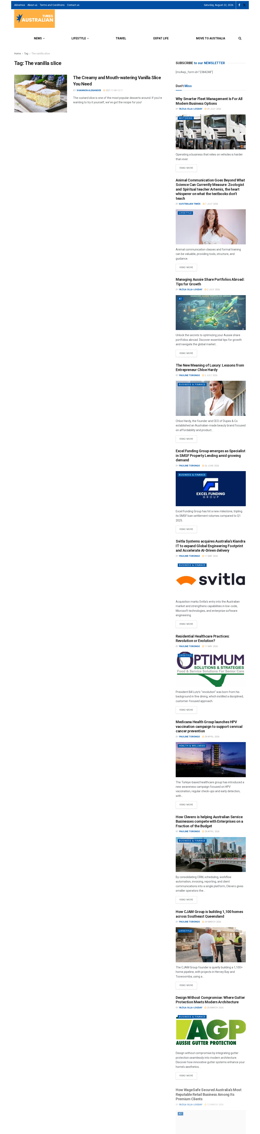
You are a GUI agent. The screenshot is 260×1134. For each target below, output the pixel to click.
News (38, 38)
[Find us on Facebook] (239, 5)
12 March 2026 (214, 1102)
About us (32, 5)
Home (17, 53)
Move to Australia (210, 38)
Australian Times (189, 204)
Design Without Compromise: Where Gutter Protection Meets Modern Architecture (210, 999)
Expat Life (161, 38)
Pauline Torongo (189, 375)
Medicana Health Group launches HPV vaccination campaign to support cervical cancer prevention (209, 726)
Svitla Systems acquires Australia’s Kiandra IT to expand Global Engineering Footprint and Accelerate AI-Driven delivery (210, 545)
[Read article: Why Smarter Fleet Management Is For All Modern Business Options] (211, 132)
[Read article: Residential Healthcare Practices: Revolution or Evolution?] (211, 669)
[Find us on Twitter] (244, 5)
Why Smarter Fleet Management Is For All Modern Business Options (209, 101)
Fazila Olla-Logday (190, 109)
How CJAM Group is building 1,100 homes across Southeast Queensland (209, 914)
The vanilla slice (40, 53)
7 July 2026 (211, 204)
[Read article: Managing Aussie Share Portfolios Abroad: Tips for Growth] (211, 312)
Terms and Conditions (52, 5)
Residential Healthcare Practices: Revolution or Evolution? (203, 638)
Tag (26, 53)
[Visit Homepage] (34, 19)
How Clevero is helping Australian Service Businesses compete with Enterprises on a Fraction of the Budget (209, 821)
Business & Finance (192, 384)
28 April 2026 (211, 736)
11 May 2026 (211, 556)
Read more (188, 166)
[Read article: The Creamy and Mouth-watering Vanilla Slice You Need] (40, 93)
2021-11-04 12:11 (114, 90)
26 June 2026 (211, 465)
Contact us (73, 5)
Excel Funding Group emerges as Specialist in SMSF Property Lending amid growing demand (210, 455)
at (180, 299)
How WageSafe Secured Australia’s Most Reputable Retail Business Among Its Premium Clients (209, 1092)
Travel (121, 38)
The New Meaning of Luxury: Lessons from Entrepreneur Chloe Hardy (210, 367)
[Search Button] (240, 38)
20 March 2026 (214, 1007)
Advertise (19, 5)
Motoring (186, 118)
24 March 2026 (212, 921)
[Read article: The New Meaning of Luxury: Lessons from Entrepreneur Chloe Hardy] (211, 398)
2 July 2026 (213, 289)
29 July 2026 (213, 109)
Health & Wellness (192, 745)
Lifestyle (79, 38)
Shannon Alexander (89, 90)
